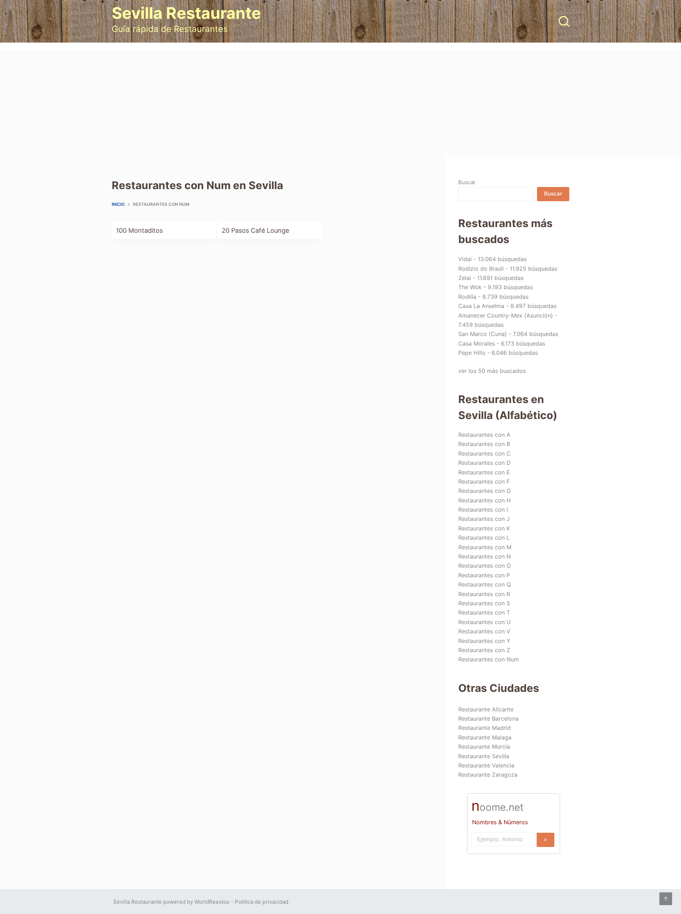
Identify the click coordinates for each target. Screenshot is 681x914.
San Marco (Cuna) (482, 333)
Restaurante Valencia (486, 765)
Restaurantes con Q (484, 584)
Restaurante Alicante (486, 709)
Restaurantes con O (484, 565)
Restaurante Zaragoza (487, 774)
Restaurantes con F (484, 481)
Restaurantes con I (483, 509)
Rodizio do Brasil (481, 268)
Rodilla (467, 296)
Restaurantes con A (484, 434)
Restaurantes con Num (488, 659)
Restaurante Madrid (484, 727)
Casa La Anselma (481, 305)
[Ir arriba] (665, 898)
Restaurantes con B (484, 443)
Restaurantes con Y (484, 640)
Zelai (464, 277)
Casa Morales (476, 343)
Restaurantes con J (484, 518)
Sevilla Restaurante (186, 13)
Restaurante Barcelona (488, 718)
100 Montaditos (139, 230)
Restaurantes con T (484, 612)
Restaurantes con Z (484, 650)
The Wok (470, 287)
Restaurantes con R (484, 594)
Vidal (465, 259)
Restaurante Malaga (484, 737)
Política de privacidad (261, 901)
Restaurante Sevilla (483, 756)
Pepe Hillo (472, 352)
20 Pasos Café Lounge (255, 230)
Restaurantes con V (484, 631)
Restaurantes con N (484, 556)
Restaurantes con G (484, 490)
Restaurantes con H (484, 500)
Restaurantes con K (484, 528)
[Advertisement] (340, 103)
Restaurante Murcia (484, 746)
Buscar (467, 182)
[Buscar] (564, 21)
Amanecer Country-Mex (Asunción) (505, 315)
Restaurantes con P (484, 575)
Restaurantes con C (484, 453)
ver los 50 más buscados (492, 370)
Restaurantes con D (484, 462)
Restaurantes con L (484, 537)
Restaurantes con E (484, 472)
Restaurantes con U (484, 622)
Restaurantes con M (484, 547)
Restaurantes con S (484, 603)
